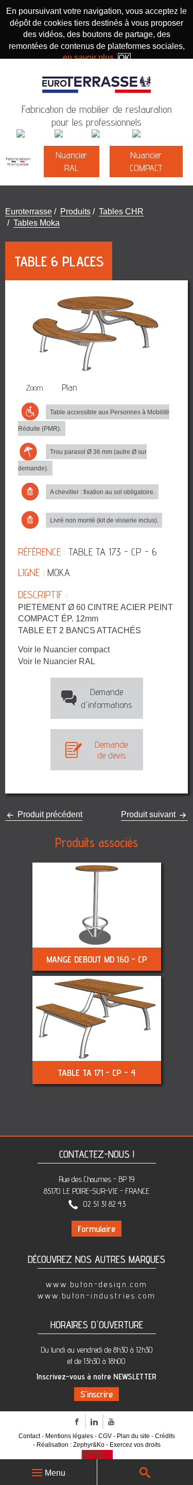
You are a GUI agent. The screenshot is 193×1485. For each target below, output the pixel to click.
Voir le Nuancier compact (64, 649)
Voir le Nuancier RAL (56, 661)
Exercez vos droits (135, 1444)
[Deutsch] (111, 134)
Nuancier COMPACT (146, 161)
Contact (29, 1436)
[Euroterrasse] (97, 79)
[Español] (151, 134)
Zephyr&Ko (88, 1444)
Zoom (34, 388)
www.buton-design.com (97, 1284)
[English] (34, 134)
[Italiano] (72, 134)
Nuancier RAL (71, 161)
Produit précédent (48, 814)
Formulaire (96, 1228)
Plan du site (133, 1436)
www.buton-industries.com (97, 1296)
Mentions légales (69, 1436)
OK (124, 58)
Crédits (165, 1436)
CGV (105, 1436)
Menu (55, 1473)
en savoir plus (88, 57)
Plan (69, 387)
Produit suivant (149, 814)
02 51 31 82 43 (104, 1204)
